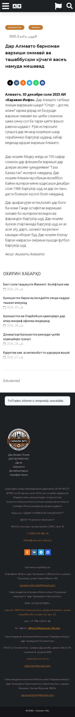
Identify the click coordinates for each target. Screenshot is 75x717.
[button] (10, 83)
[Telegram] (41, 552)
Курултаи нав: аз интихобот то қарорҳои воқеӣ (36, 352)
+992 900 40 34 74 (37, 658)
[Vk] (34, 552)
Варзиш (36, 27)
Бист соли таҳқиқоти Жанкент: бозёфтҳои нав (36, 284)
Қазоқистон (14, 27)
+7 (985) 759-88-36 (37, 533)
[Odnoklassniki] (27, 552)
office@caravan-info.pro (37, 540)
